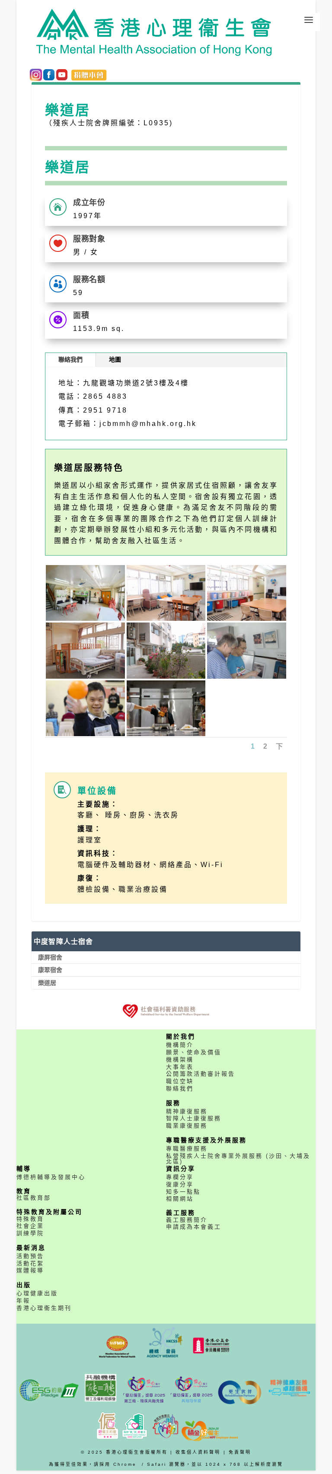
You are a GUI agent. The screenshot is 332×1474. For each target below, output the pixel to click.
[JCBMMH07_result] (85, 734)
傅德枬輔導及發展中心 (51, 1177)
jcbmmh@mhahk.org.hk (148, 423)
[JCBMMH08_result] (166, 734)
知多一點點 (183, 1191)
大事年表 (180, 1067)
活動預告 (30, 1256)
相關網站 (180, 1198)
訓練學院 (30, 1233)
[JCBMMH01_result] (85, 618)
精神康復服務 (187, 1111)
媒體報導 (30, 1270)
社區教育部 (33, 1197)
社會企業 (30, 1226)
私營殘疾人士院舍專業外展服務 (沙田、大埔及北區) (238, 1159)
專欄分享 (180, 1177)
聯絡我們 (70, 359)
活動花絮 (30, 1263)
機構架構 (180, 1059)
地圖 (115, 359)
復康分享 (180, 1184)
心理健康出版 (37, 1293)
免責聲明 (240, 1452)
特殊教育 (30, 1219)
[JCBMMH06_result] (246, 676)
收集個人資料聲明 (198, 1452)
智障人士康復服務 (193, 1118)
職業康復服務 (187, 1125)
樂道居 (47, 982)
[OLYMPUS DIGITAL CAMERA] (166, 618)
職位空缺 (180, 1081)
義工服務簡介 (187, 1220)
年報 (23, 1300)
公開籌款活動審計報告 (200, 1074)
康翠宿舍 (50, 969)
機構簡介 (180, 1045)
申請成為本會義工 (193, 1226)
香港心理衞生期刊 (44, 1308)
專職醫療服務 (187, 1148)
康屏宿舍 (50, 957)
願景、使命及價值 (193, 1052)
